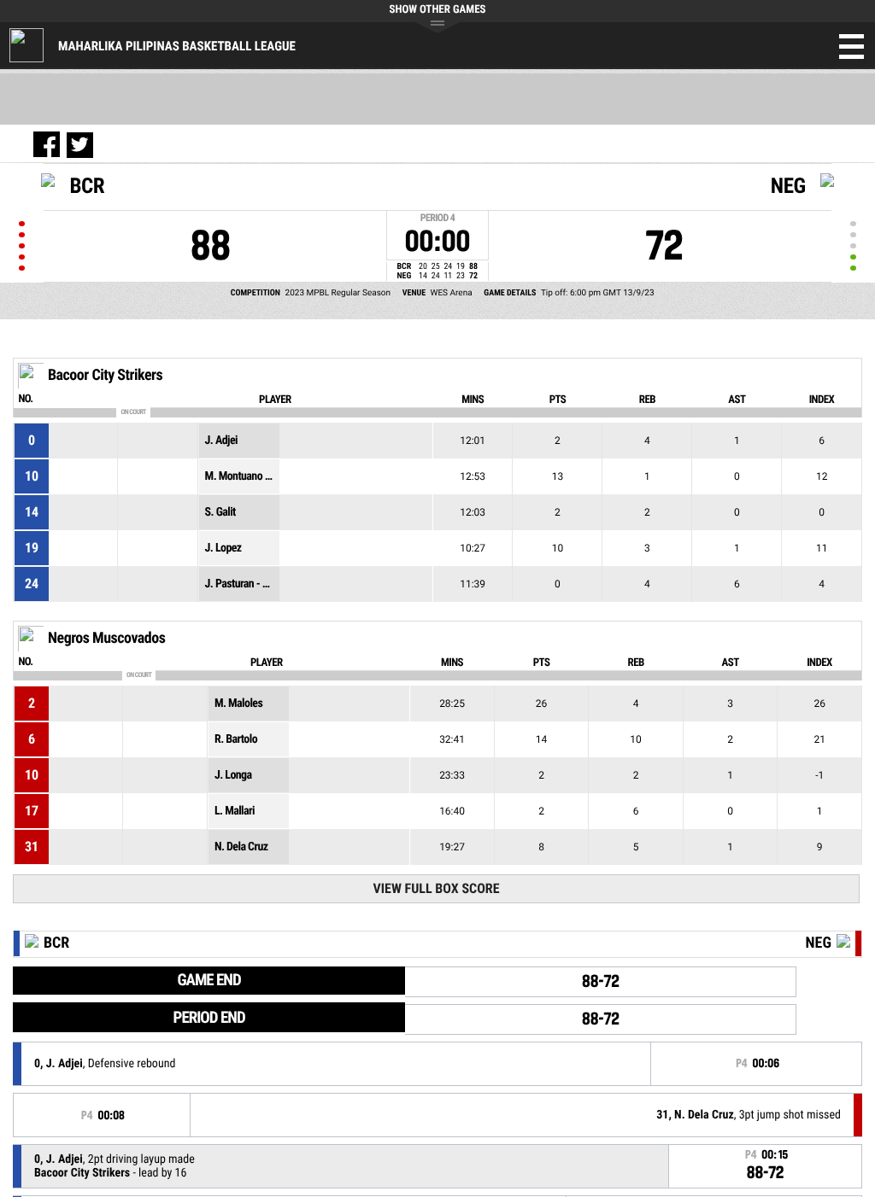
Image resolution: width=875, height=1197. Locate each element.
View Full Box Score (436, 888)
